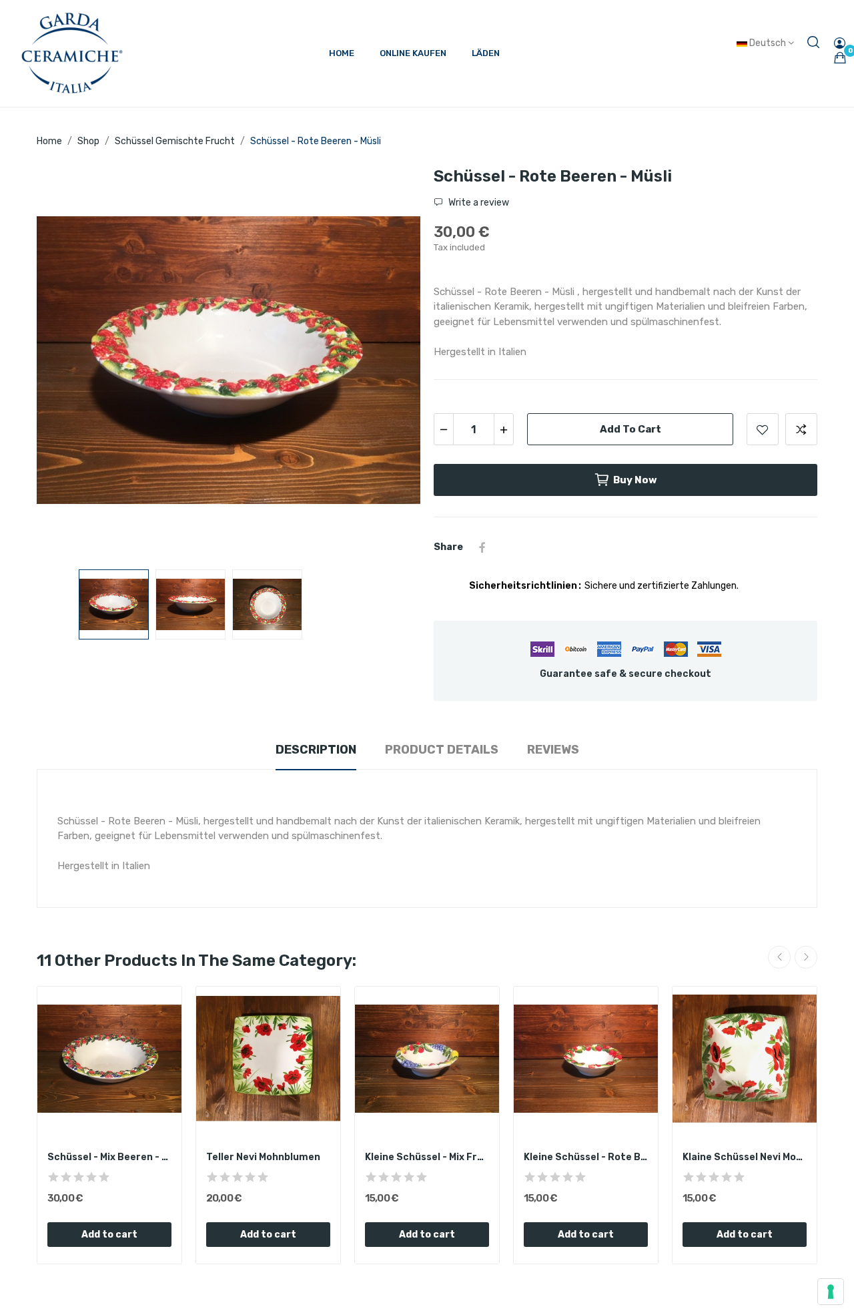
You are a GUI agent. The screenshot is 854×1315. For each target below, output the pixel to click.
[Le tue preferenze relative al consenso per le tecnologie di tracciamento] (830, 1291)
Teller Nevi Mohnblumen (263, 1157)
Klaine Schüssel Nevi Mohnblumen (745, 1157)
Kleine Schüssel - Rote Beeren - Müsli (586, 1157)
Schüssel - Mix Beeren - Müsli (109, 1157)
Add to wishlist (763, 429)
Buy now (635, 480)
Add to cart (630, 429)
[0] (840, 57)
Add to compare (801, 429)
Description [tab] (316, 749)
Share (482, 547)
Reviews (553, 749)
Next (389, 362)
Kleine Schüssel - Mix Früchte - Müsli (427, 1157)
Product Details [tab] (441, 749)
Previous (68, 362)
